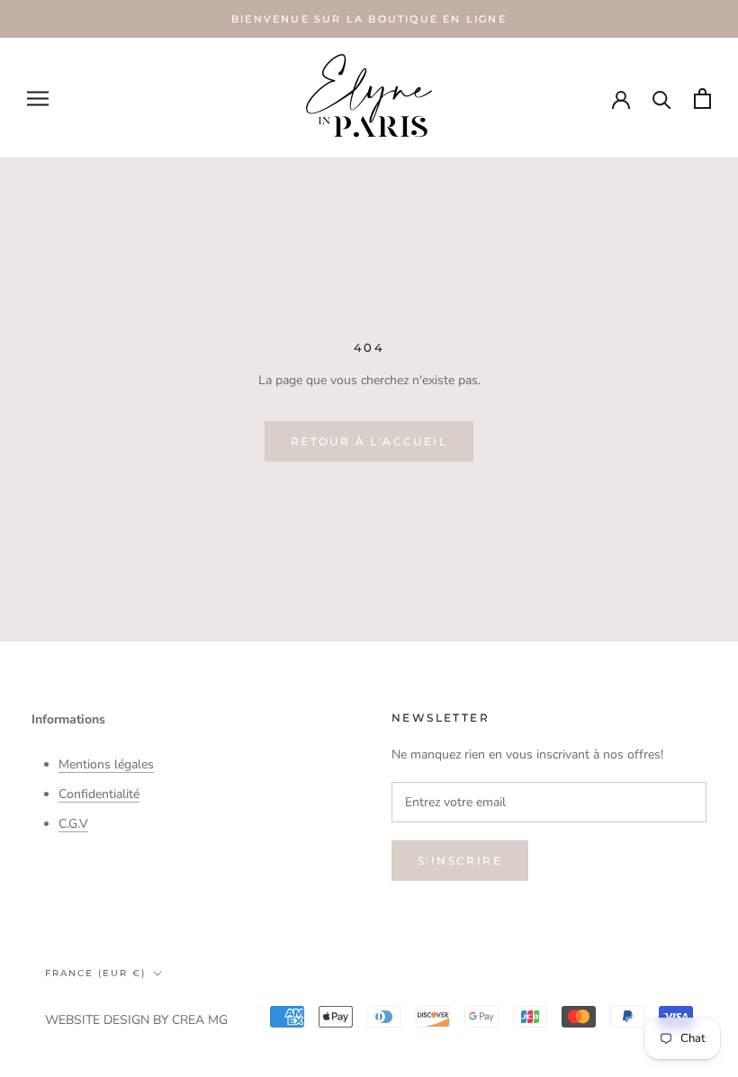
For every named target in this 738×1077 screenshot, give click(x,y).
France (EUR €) (95, 973)
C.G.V (73, 823)
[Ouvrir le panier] (702, 98)
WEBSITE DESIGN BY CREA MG (136, 1019)
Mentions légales (106, 764)
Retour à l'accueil (369, 441)
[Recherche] (661, 98)
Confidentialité (99, 794)
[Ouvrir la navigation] (38, 98)
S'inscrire (460, 860)
